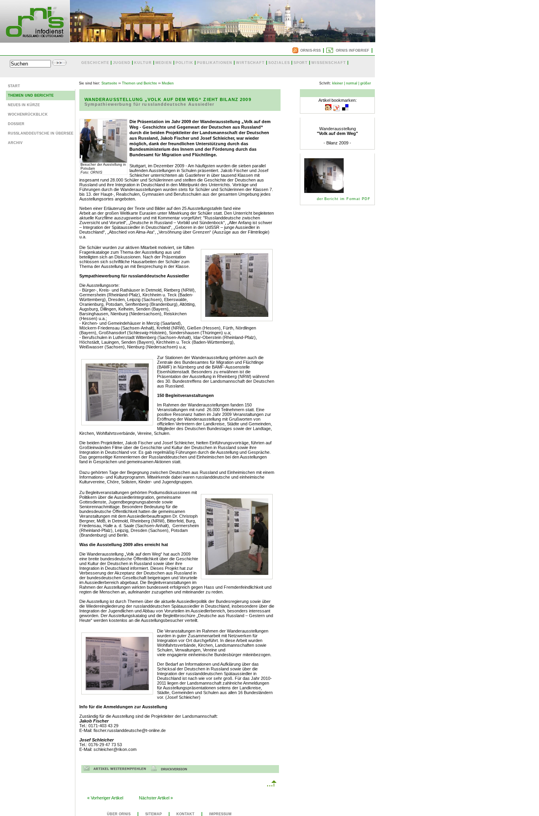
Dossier (16, 124)
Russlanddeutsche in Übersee (40, 133)
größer (365, 83)
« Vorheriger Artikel (105, 797)
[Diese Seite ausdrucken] (171, 769)
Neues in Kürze (24, 105)
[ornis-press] (34, 40)
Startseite (109, 83)
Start (14, 86)
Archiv (15, 143)
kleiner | (338, 83)
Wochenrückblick (28, 114)
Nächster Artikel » (156, 797)
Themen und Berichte (31, 95)
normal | (352, 83)
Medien (168, 83)
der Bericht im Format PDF (344, 199)
